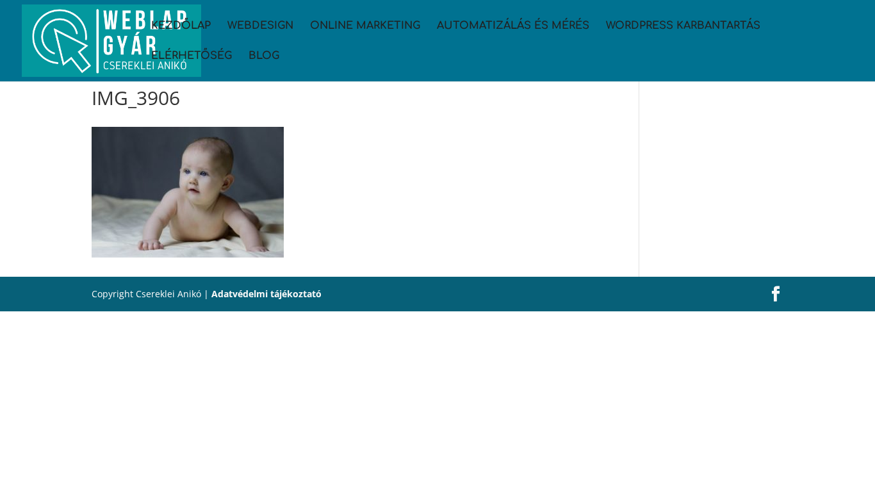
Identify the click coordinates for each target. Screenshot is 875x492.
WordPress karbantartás (683, 26)
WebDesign (260, 26)
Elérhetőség (191, 56)
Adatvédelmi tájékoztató (266, 294)
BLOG (264, 56)
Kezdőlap (181, 26)
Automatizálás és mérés (513, 26)
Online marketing (365, 26)
